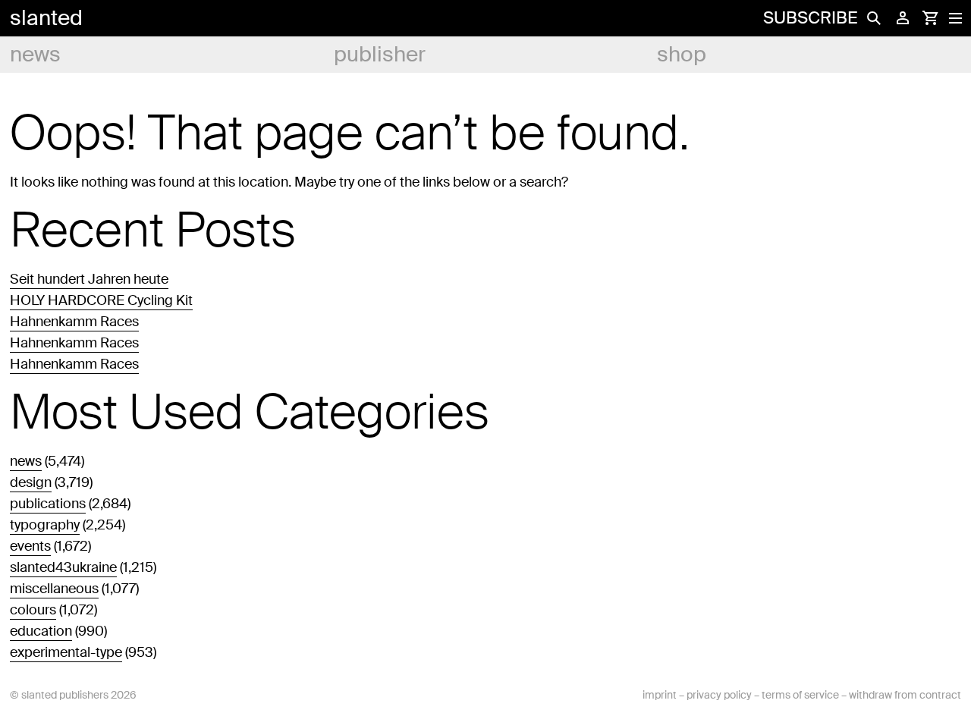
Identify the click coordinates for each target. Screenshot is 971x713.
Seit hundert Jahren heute (89, 279)
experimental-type (66, 652)
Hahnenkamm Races (74, 322)
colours (33, 610)
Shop (681, 54)
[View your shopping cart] (930, 18)
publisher (380, 54)
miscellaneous (54, 589)
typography (45, 525)
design (31, 482)
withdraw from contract (905, 695)
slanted (46, 18)
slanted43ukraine (63, 567)
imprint (660, 695)
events (30, 546)
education (41, 631)
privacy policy (719, 695)
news (35, 54)
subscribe (810, 18)
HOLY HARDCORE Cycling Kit (101, 300)
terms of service (800, 695)
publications (48, 504)
